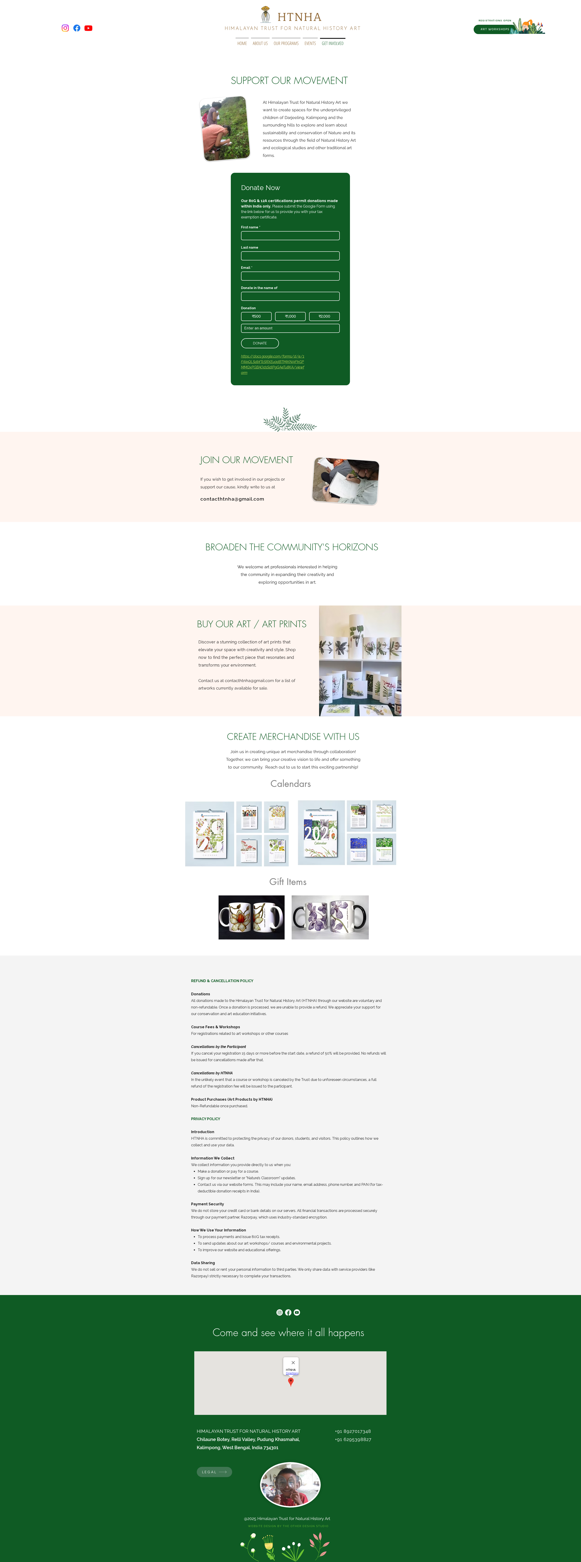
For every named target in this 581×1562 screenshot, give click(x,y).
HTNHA (299, 17)
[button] (286, 41)
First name (250, 227)
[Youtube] (88, 28)
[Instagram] (65, 28)
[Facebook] (76, 28)
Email (246, 267)
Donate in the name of (259, 288)
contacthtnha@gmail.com (232, 499)
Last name (249, 247)
